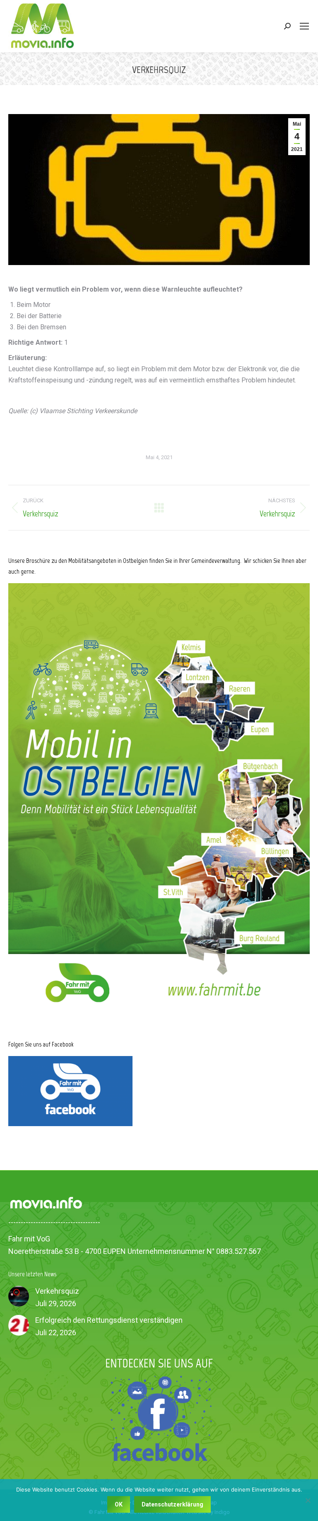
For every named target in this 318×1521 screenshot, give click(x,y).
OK (119, 1504)
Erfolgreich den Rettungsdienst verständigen (109, 1320)
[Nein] (308, 1500)
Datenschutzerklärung (172, 1504)
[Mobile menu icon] (304, 26)
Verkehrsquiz (57, 1291)
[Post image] (18, 1296)
